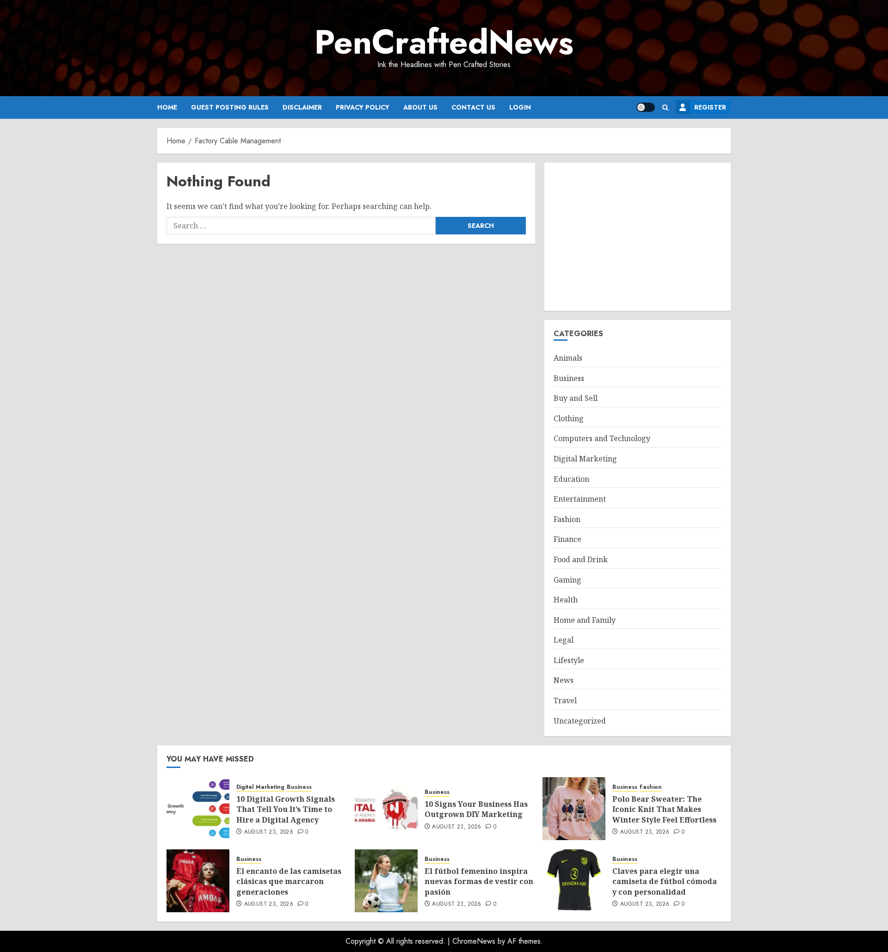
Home (167, 107)
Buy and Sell (576, 398)
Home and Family (585, 620)
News (564, 680)
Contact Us (473, 107)
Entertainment (580, 499)
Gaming (567, 580)
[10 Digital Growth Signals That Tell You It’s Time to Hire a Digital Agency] (197, 808)
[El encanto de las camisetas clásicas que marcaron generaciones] (197, 880)
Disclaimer (302, 107)
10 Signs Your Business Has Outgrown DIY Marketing (476, 809)
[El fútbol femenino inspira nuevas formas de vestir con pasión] (386, 880)
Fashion (567, 519)
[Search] (665, 107)
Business (569, 378)
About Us (420, 107)
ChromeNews (473, 941)
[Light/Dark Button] (645, 107)
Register (710, 107)
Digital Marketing (585, 459)
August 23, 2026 (268, 832)
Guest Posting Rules (230, 107)
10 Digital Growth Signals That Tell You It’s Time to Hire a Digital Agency (285, 809)
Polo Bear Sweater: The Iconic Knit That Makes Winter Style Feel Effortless (664, 809)
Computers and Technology (602, 438)
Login (520, 107)
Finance (567, 539)
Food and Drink (581, 559)
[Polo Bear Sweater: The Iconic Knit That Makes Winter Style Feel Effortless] (574, 808)
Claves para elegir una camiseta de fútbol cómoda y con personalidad (664, 881)
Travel (565, 700)
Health (566, 600)
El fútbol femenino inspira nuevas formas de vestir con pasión (479, 881)
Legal (564, 640)
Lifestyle (569, 660)
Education (571, 479)
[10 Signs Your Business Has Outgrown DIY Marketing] (386, 808)
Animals (568, 358)
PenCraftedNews (444, 42)
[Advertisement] (638, 236)
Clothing (569, 418)
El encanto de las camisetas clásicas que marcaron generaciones (288, 881)
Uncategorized (580, 721)
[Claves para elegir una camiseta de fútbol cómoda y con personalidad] (574, 880)
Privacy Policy (362, 107)
